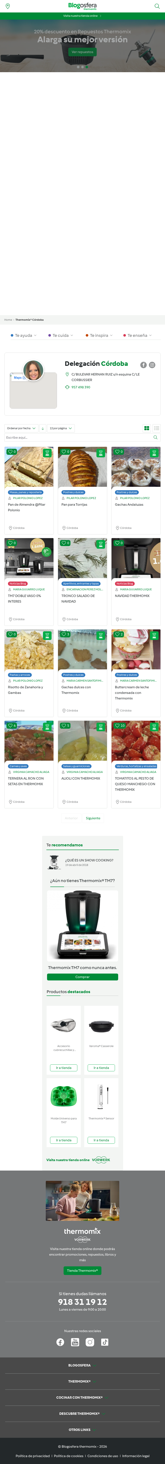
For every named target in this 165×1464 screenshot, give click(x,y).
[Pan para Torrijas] (82, 471)
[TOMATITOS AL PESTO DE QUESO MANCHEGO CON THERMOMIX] (136, 745)
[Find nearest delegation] (7, 6)
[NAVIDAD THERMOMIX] (136, 563)
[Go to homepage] (82, 6)
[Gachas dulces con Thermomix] (82, 654)
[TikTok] (105, 1342)
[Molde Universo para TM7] (63, 1096)
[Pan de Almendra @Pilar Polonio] (29, 471)
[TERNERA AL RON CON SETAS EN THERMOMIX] (29, 745)
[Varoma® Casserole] (101, 1024)
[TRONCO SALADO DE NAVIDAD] (82, 563)
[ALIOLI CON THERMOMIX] (82, 745)
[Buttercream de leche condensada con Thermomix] (136, 654)
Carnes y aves (18, 766)
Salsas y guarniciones (76, 766)
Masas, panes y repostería (26, 492)
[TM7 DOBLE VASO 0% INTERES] (29, 563)
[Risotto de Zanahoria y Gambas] (29, 654)
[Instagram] (90, 1342)
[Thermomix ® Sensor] (101, 1096)
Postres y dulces (73, 492)
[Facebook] (60, 1342)
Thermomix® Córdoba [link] (29, 319)
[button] (157, 6)
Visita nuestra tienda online (80, 15)
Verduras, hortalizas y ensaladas (136, 766)
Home (8, 319)
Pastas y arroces (20, 674)
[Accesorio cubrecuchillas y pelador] (63, 1024)
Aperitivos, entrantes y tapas (81, 583)
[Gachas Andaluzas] (136, 471)
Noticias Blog (18, 583)
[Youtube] (75, 1342)
